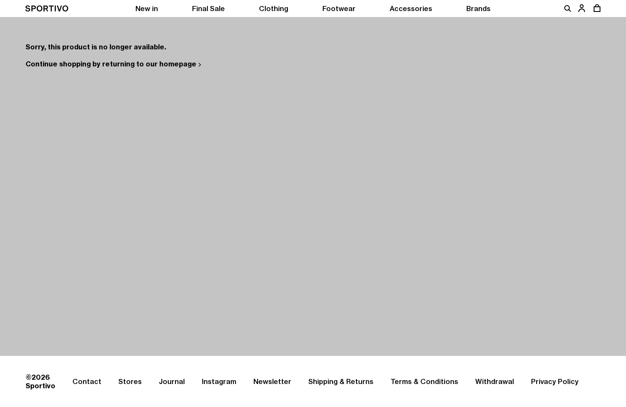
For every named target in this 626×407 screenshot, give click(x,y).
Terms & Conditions (424, 381)
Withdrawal (494, 381)
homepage (177, 64)
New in (146, 8)
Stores (130, 381)
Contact (86, 381)
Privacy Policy (555, 381)
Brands (478, 8)
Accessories (411, 8)
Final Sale (208, 8)
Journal (172, 381)
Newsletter (272, 381)
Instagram (219, 381)
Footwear (339, 8)
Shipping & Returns (340, 381)
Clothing (273, 8)
